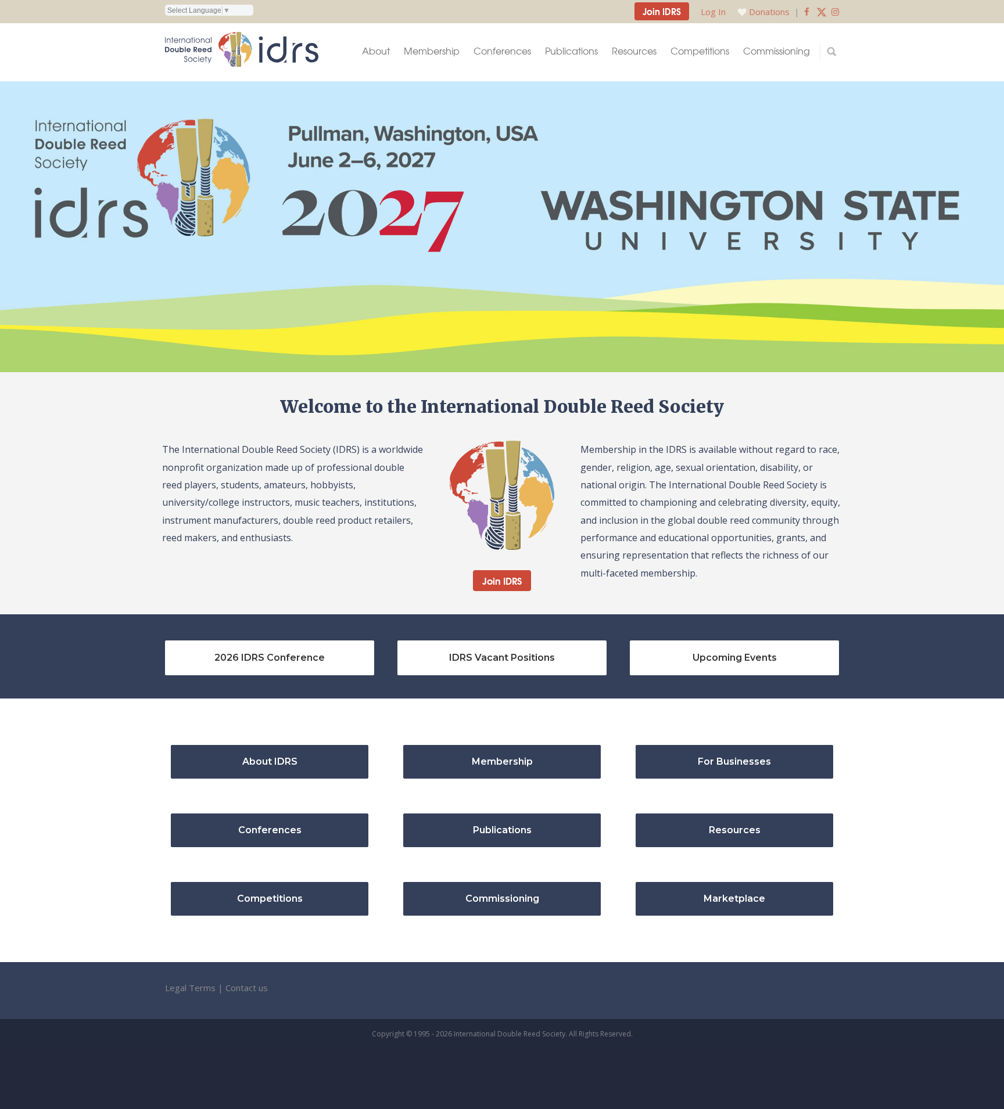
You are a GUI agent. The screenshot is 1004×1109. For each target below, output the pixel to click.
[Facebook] (806, 11)
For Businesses (734, 761)
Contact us (246, 987)
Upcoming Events (735, 657)
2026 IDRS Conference (269, 657)
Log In (713, 11)
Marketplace (734, 898)
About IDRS (269, 761)
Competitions (699, 50)
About (376, 50)
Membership (432, 50)
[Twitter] (821, 11)
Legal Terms (190, 987)
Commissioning (776, 50)
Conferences (502, 50)
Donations (769, 11)
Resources (634, 50)
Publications (571, 50)
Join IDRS (662, 11)
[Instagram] (835, 11)
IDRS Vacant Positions (502, 657)
